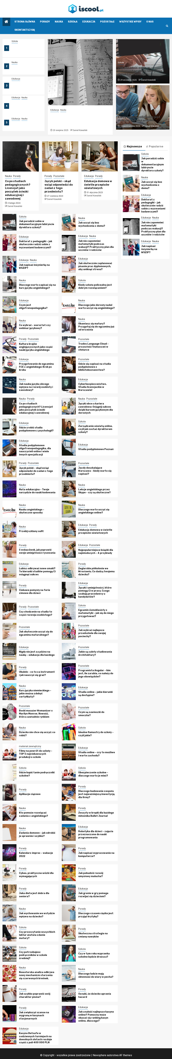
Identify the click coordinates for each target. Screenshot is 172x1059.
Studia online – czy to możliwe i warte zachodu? (96, 754)
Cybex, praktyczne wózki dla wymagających (36, 875)
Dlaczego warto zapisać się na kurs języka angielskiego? (37, 286)
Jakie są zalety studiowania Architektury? (95, 653)
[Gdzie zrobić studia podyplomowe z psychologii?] (9, 427)
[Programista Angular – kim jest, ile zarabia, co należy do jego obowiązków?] (69, 671)
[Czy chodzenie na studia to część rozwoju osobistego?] (9, 611)
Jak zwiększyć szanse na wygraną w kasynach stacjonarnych (34, 1015)
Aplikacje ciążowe (29, 794)
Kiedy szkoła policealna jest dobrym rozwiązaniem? (139, 118)
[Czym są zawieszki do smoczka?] (69, 711)
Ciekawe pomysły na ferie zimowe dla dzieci (34, 592)
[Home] (6, 22)
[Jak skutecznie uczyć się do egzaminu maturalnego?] (9, 631)
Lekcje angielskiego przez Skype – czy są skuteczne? (94, 491)
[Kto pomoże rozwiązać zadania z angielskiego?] (9, 812)
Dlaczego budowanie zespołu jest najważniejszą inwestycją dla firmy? (96, 794)
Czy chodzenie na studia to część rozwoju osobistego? (35, 613)
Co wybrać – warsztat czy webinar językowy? (35, 327)
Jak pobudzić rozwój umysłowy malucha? (90, 875)
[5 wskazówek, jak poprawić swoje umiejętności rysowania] (9, 549)
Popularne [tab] (156, 146)
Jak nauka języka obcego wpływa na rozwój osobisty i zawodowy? (36, 387)
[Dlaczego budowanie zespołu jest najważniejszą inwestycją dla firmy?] (69, 792)
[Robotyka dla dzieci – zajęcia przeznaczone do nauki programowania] (69, 832)
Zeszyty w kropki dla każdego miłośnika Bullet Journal (96, 814)
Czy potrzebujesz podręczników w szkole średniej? (33, 955)
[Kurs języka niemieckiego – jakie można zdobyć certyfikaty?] (9, 691)
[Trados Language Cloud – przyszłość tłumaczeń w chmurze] (69, 344)
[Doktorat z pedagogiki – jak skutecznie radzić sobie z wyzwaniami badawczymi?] (9, 242)
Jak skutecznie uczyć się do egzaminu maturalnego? (36, 633)
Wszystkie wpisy (130, 21)
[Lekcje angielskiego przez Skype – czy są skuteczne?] (69, 489)
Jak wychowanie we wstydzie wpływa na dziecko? (37, 915)
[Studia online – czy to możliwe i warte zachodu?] (69, 752)
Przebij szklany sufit (31, 531)
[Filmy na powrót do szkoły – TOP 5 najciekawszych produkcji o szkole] (9, 752)
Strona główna (24, 21)
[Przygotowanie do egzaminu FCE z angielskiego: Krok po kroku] (9, 364)
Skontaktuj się (24, 30)
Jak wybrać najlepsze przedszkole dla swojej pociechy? (92, 633)
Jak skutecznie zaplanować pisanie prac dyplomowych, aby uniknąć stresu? (95, 266)
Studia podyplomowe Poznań (96, 449)
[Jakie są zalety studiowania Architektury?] (69, 651)
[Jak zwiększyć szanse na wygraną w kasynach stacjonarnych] (9, 1013)
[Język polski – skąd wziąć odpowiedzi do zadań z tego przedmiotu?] (60, 156)
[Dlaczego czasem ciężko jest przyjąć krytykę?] (69, 913)
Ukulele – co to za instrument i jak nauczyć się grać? (37, 673)
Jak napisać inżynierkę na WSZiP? (149, 249)
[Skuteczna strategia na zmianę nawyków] (69, 933)
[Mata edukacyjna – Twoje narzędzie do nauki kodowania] (9, 489)
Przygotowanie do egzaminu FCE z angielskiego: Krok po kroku (36, 367)
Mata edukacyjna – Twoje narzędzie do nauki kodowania (37, 491)
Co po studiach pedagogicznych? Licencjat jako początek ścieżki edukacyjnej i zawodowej (17, 190)
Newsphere (99, 1055)
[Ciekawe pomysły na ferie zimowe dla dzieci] (9, 589)
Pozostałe (107, 21)
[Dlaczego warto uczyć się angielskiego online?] (69, 509)
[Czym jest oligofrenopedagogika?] (9, 304)
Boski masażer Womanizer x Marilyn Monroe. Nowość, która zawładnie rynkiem (36, 713)
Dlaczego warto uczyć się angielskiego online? (93, 511)
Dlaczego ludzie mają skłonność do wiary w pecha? (95, 975)
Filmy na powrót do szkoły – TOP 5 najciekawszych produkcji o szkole (35, 753)
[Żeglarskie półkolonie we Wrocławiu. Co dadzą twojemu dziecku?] (69, 569)
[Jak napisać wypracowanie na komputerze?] (69, 852)
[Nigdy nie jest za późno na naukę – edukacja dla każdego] (9, 651)
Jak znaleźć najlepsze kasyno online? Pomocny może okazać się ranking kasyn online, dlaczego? (96, 1016)
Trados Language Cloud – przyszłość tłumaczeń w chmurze (93, 346)
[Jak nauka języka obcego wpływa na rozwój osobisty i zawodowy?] (9, 385)
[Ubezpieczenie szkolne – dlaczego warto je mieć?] (69, 772)
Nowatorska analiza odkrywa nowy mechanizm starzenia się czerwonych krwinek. (36, 975)
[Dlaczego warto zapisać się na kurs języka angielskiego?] (9, 284)
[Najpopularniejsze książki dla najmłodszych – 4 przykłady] (69, 549)
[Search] (167, 26)
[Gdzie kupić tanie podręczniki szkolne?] (9, 772)
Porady (45, 21)
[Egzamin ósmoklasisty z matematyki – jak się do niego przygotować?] (69, 611)
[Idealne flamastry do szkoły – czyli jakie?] (69, 731)
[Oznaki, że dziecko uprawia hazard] (69, 993)
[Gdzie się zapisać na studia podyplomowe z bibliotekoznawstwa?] (69, 364)
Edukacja (88, 21)
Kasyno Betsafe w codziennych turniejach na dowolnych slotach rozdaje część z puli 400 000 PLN (35, 1038)
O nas (150, 21)
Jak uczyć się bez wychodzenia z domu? (25, 68)
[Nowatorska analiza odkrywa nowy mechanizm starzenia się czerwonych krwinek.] (9, 973)
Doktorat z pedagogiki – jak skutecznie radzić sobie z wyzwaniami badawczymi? (25, 88)
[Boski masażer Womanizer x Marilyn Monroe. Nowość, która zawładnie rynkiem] (9, 711)
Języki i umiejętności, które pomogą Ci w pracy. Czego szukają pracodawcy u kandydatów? (95, 592)
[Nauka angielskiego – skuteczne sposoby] (9, 509)
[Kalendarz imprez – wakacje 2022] (9, 852)
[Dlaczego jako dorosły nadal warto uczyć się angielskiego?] (69, 304)
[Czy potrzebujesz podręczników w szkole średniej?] (9, 953)
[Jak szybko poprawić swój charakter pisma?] (9, 993)
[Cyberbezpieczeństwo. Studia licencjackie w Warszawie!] (69, 385)
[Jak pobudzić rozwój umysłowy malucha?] (69, 872)
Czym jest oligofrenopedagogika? (33, 307)
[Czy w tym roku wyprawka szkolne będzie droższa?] (69, 953)
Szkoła (72, 21)
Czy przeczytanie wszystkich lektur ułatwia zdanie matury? (37, 935)
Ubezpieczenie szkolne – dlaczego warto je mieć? (93, 774)
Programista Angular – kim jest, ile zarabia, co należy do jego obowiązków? (95, 673)
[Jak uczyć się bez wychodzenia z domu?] (69, 222)
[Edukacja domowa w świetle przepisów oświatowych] (100, 156)
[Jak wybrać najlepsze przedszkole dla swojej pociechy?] (69, 631)
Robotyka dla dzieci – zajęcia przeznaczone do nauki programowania (95, 834)
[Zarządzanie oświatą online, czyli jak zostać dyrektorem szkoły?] (69, 427)
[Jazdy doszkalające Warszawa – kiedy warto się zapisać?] (69, 468)
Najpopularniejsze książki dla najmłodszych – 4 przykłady (95, 551)
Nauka (59, 21)
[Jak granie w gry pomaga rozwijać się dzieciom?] (69, 892)
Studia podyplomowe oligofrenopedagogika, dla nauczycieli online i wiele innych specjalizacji (35, 450)
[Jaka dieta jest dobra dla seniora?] (9, 892)
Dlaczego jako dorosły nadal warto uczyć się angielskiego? (96, 307)
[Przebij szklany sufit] (9, 529)
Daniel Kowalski (80, 130)
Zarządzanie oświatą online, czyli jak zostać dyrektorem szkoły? (95, 429)
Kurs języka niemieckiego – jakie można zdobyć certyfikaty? (35, 693)
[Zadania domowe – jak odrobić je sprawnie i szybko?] (9, 832)
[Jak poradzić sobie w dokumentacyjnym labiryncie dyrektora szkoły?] (9, 222)
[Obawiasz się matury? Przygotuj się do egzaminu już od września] (69, 324)
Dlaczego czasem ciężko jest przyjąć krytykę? (95, 915)
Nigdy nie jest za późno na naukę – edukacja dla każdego (37, 653)
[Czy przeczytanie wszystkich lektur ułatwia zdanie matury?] (9, 933)
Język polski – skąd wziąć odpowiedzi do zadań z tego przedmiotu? (59, 186)
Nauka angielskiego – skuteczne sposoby (31, 511)
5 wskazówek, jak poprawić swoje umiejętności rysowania (37, 551)
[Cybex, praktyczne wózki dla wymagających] (9, 872)
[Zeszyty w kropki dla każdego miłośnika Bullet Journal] (69, 812)
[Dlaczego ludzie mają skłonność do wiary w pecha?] (69, 973)
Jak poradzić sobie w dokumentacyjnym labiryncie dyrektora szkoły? (24, 50)
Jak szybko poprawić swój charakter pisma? (34, 995)
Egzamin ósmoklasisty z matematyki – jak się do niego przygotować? (96, 613)
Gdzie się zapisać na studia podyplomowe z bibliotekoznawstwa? (94, 367)
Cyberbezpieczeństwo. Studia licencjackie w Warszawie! (92, 387)
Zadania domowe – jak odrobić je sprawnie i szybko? (37, 834)
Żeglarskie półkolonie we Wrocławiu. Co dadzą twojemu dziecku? (96, 571)
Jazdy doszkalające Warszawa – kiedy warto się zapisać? (95, 470)
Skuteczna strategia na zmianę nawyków (93, 935)
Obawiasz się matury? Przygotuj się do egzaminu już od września (96, 326)
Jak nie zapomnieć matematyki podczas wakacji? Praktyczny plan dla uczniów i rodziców (24, 108)
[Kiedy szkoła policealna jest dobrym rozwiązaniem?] (69, 284)
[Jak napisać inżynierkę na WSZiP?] (9, 264)
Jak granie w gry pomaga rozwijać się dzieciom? (93, 895)
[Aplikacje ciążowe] (9, 792)
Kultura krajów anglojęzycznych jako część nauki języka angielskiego (36, 347)
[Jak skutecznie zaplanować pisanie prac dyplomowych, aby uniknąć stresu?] (69, 264)
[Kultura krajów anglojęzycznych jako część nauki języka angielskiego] (9, 344)
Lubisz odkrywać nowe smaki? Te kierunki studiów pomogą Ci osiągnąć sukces (37, 571)
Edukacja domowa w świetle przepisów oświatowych (98, 185)
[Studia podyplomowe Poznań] (69, 447)
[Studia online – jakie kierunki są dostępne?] (69, 691)
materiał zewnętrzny (30, 746)
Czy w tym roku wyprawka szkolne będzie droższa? (94, 955)
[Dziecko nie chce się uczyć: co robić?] (9, 731)
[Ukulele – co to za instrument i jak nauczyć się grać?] (9, 671)
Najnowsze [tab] (134, 146)
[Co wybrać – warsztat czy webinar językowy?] (9, 324)
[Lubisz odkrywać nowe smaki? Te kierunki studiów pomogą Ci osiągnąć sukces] (9, 569)
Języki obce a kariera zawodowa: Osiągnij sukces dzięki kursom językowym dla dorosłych (95, 408)
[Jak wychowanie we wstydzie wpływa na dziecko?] (9, 913)
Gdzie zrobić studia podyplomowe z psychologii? (36, 429)
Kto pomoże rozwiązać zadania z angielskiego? (33, 814)
